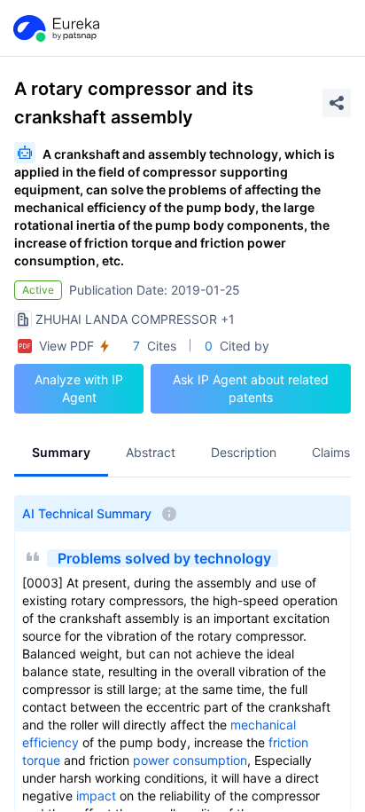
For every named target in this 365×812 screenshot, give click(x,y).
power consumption (190, 760)
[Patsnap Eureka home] (55, 28)
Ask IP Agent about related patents (251, 388)
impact (96, 795)
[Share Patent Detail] (336, 103)
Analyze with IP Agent (79, 388)
